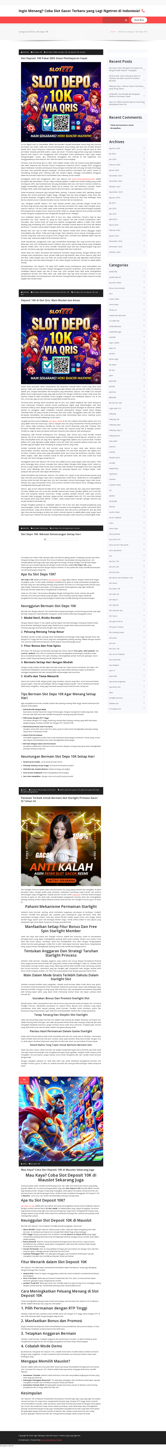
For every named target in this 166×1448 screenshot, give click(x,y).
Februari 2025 (114, 230)
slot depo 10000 (51, 52)
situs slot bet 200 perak (118, 545)
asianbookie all (115, 277)
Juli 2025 (112, 203)
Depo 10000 (114, 343)
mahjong (112, 414)
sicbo (111, 523)
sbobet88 (113, 501)
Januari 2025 (114, 236)
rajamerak (113, 474)
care (111, 293)
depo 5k (112, 348)
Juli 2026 (112, 154)
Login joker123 (115, 408)
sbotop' (112, 506)
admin (24, 790)
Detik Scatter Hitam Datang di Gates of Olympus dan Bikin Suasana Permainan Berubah (124, 78)
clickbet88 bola (115, 326)
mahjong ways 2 (115, 430)
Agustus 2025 (114, 197)
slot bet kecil (114, 572)
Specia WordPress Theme (51, 1440)
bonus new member (117, 288)
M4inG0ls (25, 52)
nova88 (112, 463)
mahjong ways (114, 424)
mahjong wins (114, 435)
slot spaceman (115, 659)
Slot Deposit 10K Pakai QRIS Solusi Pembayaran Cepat (54, 58)
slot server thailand (117, 654)
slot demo (113, 583)
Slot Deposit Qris (48, 292)
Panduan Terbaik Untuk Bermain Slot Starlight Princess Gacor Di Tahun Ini (59, 799)
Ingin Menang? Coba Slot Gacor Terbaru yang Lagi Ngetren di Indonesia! (79, 11)
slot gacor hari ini (116, 621)
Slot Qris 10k (65, 292)
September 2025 (116, 192)
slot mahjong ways (116, 632)
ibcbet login (113, 359)
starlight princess (116, 698)
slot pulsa (113, 638)
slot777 (112, 670)
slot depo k (44, 790)
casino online (114, 299)
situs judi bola (114, 534)
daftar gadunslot (66, 790)
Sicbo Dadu (113, 528)
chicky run (113, 310)
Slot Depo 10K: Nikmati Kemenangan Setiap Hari (51, 534)
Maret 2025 (114, 225)
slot (110, 556)
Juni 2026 (112, 159)
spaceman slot (115, 687)
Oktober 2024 (114, 252)
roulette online (115, 485)
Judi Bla (112, 386)
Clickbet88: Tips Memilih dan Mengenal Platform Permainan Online (124, 95)
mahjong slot (114, 419)
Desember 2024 (115, 241)
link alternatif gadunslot (29, 792)
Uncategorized (115, 709)
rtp (110, 490)
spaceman (113, 676)
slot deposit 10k (73, 52)
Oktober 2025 (114, 186)
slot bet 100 (114, 561)
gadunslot (84, 790)
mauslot (112, 446)
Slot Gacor (52, 790)
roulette (112, 479)
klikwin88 (112, 397)
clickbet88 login (115, 332)
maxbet (112, 452)
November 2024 (115, 246)
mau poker (113, 441)
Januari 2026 (114, 170)
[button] (126, 20)
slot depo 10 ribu (28, 1206)
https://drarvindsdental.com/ (83, 179)
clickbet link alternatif (117, 315)
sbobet (112, 496)
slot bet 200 (114, 567)
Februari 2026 (114, 165)
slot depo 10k (37, 52)
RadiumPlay (113, 468)
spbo (111, 692)
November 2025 (115, 181)
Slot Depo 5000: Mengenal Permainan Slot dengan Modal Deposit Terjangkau (126, 69)
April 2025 (113, 219)
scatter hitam (114, 512)
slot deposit (114, 605)
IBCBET (112, 354)
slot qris (82, 52)
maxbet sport (114, 457)
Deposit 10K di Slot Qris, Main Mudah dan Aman (50, 300)
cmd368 (112, 337)
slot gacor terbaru (116, 627)
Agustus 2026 (114, 148)
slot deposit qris (68, 528)
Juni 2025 (112, 208)
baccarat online (115, 282)
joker (111, 375)
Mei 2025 (113, 214)
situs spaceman (115, 550)
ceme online (114, 304)
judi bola (112, 392)
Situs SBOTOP (114, 539)
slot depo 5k (114, 594)
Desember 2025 (115, 175)
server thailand (115, 517)
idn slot (112, 370)
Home (113, 31)
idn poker (113, 364)
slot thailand (114, 665)
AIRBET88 (113, 271)
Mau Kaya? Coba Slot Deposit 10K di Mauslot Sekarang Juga (57, 1169)
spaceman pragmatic (117, 681)
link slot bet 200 (115, 403)
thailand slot (114, 703)
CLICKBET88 (114, 321)
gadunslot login (93, 790)
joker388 (112, 381)
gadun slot (76, 790)
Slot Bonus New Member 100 (121, 578)
